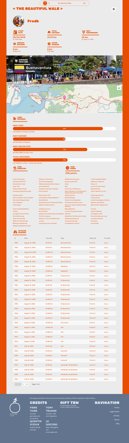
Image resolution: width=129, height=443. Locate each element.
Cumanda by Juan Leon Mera (48, 223)
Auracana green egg (71, 221)
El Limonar (64, 323)
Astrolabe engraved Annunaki (22, 191)
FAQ (117, 424)
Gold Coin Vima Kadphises (73, 200)
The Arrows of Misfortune (73, 189)
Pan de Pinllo (95, 223)
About (116, 420)
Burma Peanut (43, 211)
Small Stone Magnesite (46, 181)
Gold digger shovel (96, 213)
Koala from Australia (19, 218)
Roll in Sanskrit (43, 191)
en (84, 3)
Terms (116, 408)
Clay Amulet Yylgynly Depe (21, 200)
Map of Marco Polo (44, 195)
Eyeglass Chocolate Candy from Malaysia (51, 213)
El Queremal (65, 276)
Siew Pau (67, 213)
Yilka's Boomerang (18, 216)
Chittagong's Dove (44, 209)
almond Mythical (44, 186)
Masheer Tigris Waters (97, 202)
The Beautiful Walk (64, 3)
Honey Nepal (17, 205)
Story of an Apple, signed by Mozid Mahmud (75, 205)
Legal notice (114, 412)
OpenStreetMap (111, 112)
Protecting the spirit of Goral (73, 202)
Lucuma (41, 221)
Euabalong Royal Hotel (72, 218)
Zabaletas (64, 266)
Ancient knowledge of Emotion (100, 200)
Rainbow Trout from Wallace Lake (49, 218)
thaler (66, 184)
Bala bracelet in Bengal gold (99, 205)
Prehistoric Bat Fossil (19, 181)
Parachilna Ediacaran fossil (99, 216)
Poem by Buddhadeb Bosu (21, 209)
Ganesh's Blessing (96, 211)
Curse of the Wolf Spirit (98, 186)
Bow (66, 186)
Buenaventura (66, 243)
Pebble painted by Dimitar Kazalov (49, 184)
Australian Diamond (97, 218)
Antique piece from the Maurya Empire (50, 202)
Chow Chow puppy (19, 179)
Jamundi (64, 351)
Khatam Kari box (70, 195)
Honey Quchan (95, 197)
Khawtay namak (18, 195)
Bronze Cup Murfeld (71, 181)
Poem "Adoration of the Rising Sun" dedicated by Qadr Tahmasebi (75, 192)
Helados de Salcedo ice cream (22, 226)
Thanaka (93, 209)
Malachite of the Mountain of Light (75, 216)
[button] (49, 3)
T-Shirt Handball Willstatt (98, 179)
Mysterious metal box (97, 181)
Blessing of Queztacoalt (20, 223)
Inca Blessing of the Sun (72, 223)
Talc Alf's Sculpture (44, 216)
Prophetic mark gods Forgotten (48, 189)
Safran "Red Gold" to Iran (98, 191)
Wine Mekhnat (43, 200)
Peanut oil (94, 184)
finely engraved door (97, 195)
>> (27, 384)
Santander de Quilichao (69, 365)
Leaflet (102, 112)
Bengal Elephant (70, 209)
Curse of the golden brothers (73, 211)
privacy (116, 416)
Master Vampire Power (20, 189)
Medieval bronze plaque (72, 179)
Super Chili (16, 186)
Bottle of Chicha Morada (20, 221)
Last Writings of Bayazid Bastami (49, 197)
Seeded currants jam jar (46, 179)
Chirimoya (94, 221)
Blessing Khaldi (95, 189)
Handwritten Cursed (19, 184)
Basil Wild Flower (70, 197)
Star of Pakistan (17, 202)
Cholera (15, 211)
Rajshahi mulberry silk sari (47, 205)
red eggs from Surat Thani (21, 213)
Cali (62, 327)
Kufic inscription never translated (23, 197)
